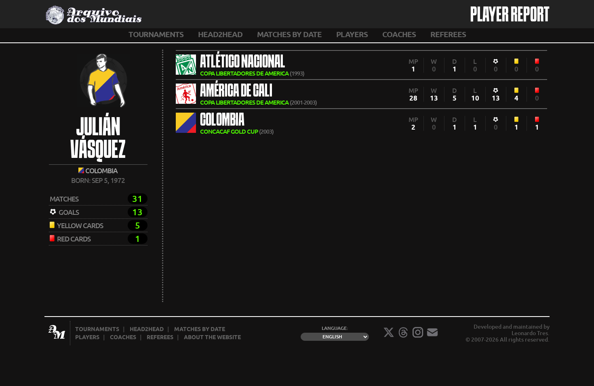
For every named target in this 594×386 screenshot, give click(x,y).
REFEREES (448, 34)
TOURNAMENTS (155, 34)
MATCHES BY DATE (289, 34)
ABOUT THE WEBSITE (212, 337)
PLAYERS (352, 34)
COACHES (399, 34)
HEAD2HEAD (220, 34)
